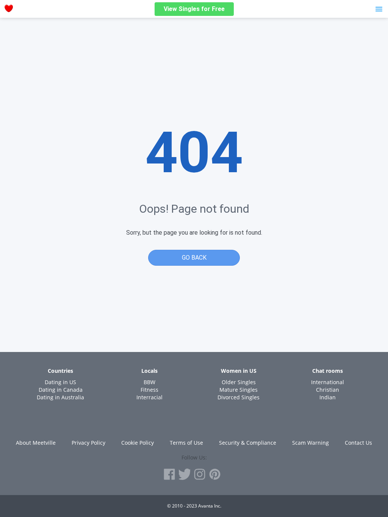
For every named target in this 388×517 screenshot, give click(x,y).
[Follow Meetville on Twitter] (184, 474)
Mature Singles (238, 389)
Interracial (149, 397)
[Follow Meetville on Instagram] (199, 474)
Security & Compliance (247, 442)
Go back (194, 257)
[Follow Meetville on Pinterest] (215, 474)
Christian (327, 389)
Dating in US (60, 382)
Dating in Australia (60, 397)
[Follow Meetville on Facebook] (169, 474)
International (327, 382)
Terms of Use (186, 442)
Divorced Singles (238, 397)
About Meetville (36, 442)
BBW (149, 382)
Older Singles (239, 382)
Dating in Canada (61, 389)
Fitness (149, 389)
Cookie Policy (137, 442)
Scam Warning (310, 442)
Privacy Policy (88, 442)
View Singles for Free (194, 8)
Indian (327, 397)
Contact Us (358, 442)
